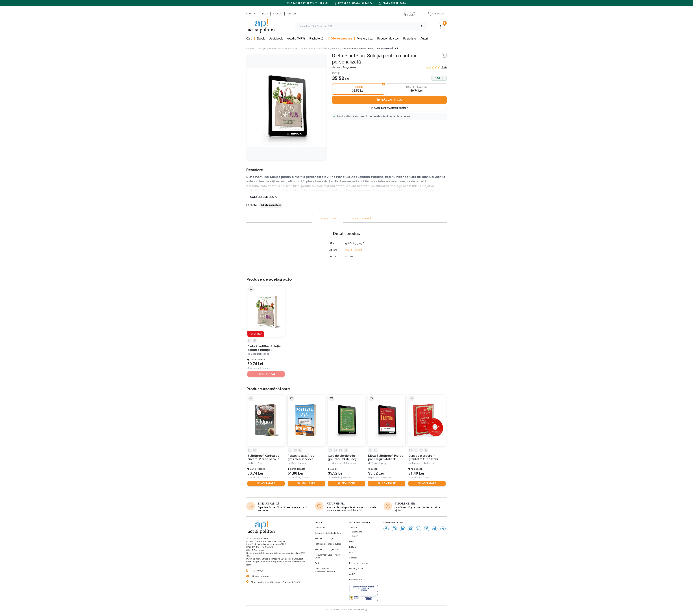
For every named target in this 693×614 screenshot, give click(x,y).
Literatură (357, 531)
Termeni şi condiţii (324, 538)
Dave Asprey (258, 463)
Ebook (293, 48)
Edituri (352, 547)
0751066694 (257, 570)
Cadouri (353, 527)
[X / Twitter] (434, 528)
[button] (422, 26)
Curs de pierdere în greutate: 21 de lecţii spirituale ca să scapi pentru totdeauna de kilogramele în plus (423, 457)
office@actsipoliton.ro (261, 576)
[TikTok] (418, 528)
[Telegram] (443, 528)
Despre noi (320, 527)
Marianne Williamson (344, 463)
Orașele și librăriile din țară (328, 533)
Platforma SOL (356, 579)
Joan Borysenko (346, 67)
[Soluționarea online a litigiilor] (363, 588)
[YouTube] (410, 528)
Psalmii (355, 536)
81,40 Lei (416, 473)
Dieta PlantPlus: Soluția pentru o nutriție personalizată (264, 348)
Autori (352, 552)
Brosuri (352, 541)
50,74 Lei (255, 364)
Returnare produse (358, 563)
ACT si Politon (353, 249)
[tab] (327, 218)
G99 (365, 609)
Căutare (250, 48)
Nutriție (261, 48)
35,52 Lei (335, 473)
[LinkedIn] (402, 528)
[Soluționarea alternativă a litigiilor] (363, 597)
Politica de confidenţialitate (328, 544)
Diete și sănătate (278, 48)
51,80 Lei (295, 473)
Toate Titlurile (308, 48)
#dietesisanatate (270, 205)
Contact (353, 557)
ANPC (352, 574)
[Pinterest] (426, 528)
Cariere (318, 563)
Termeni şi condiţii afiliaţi (327, 549)
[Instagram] (394, 528)
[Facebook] (386, 528)
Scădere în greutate (329, 48)
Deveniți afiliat (356, 568)
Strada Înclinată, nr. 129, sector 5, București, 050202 (276, 582)
